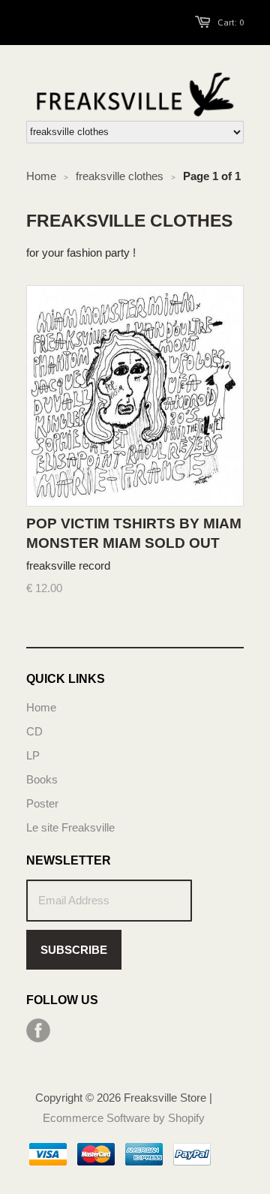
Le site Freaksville (70, 827)
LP (33, 755)
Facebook (38, 1030)
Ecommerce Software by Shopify (124, 1117)
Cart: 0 (231, 22)
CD (34, 731)
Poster (42, 803)
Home (41, 707)
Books (42, 779)
